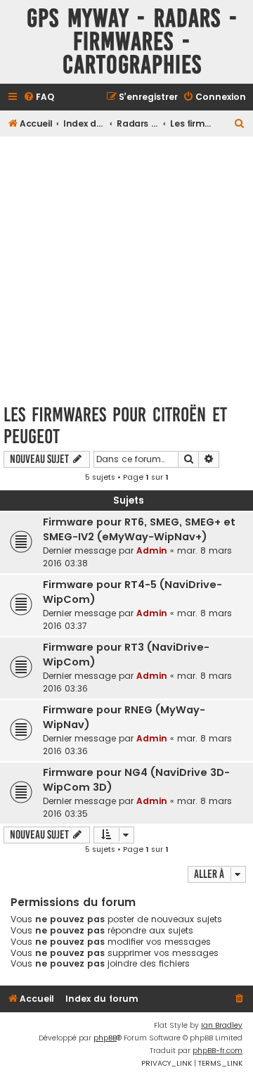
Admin (151, 550)
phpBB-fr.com (217, 1050)
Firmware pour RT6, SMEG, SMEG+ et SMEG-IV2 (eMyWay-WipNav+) (139, 529)
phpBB (105, 1038)
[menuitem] (38, 97)
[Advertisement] (126, 266)
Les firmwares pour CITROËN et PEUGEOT (115, 425)
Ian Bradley (221, 1025)
